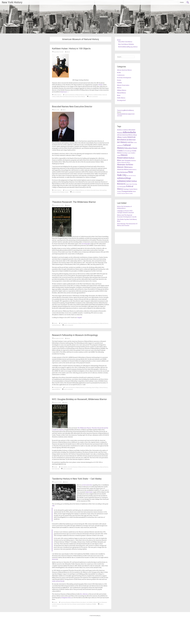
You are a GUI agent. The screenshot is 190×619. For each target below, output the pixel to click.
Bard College (95, 387)
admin (68, 52)
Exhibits (119, 82)
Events (119, 80)
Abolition (119, 130)
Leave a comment (93, 96)
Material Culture (125, 162)
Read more (64, 92)
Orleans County (76, 604)
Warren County (129, 193)
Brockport (83, 602)
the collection (84, 594)
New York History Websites (126, 44)
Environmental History (94, 323)
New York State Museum (131, 175)
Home (182, 2)
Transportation (126, 191)
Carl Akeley (89, 602)
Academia (125, 130)
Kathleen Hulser (98, 94)
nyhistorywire (124, 181)
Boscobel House (95, 190)
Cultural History (89, 94)
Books (55, 323)
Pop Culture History (80, 96)
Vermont (123, 193)
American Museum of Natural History (74, 94)
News (118, 95)
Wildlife (94, 604)
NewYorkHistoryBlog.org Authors (128, 47)
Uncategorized (58, 387)
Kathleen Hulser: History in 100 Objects (71, 48)
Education (128, 148)
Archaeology (88, 387)
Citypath (79, 317)
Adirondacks (64, 323)
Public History (57, 94)
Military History (121, 90)
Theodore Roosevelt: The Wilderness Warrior (74, 202)
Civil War (130, 142)
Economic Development (124, 77)
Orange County (129, 184)
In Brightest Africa (66, 597)
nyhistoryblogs (124, 178)
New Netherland (122, 172)
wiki (53, 505)
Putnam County (64, 192)
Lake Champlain (126, 160)
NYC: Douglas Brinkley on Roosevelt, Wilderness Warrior (79, 399)
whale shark (88, 492)
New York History (12, 2)
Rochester (83, 604)
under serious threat (58, 581)
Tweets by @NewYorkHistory (125, 110)
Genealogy (124, 153)
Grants (129, 153)
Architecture (131, 140)
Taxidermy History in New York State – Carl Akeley (77, 478)
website (100, 84)
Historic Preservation (123, 85)
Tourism (119, 191)
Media (58, 96)
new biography (85, 243)
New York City (55, 468)
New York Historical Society (67, 96)
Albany (135, 135)
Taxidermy (89, 604)
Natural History (104, 323)
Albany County (122, 137)
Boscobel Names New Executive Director (72, 106)
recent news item (87, 485)
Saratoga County (128, 189)
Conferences (120, 75)
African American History (124, 70)
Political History (56, 325)
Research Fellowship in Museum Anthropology (75, 335)
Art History (88, 190)
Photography (122, 186)
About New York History (125, 41)
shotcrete (54, 559)
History (119, 87)
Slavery (135, 189)
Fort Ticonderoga (127, 150)
